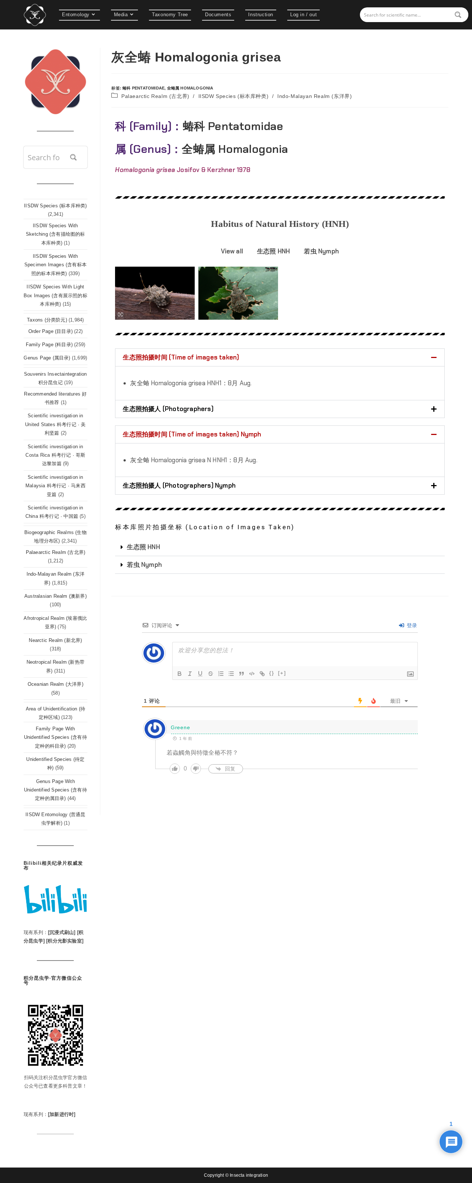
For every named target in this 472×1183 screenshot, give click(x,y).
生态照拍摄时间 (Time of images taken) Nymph (192, 434)
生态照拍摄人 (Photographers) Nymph (179, 485)
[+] (282, 673)
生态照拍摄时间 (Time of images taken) (181, 357)
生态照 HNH (143, 547)
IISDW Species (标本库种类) (233, 96)
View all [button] (232, 251)
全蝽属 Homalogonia (190, 88)
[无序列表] (231, 673)
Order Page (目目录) (50, 331)
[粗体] (179, 673)
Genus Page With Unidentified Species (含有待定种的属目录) (55, 790)
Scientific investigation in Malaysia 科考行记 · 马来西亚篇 (55, 485)
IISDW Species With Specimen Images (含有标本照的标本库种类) (55, 264)
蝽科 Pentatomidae (143, 88)
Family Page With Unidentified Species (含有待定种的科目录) (55, 737)
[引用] (241, 673)
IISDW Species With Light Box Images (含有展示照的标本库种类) (55, 295)
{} (271, 673)
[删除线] (210, 673)
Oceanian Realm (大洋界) (55, 684)
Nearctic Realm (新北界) (55, 640)
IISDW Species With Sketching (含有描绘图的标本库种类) (55, 234)
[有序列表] (221, 673)
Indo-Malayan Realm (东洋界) (314, 96)
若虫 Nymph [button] (321, 251)
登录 (411, 625)
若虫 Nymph (144, 565)
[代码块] (252, 673)
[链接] (262, 673)
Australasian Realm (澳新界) (55, 596)
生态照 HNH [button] (273, 251)
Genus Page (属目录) (47, 358)
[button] (279, 357)
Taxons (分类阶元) (47, 320)
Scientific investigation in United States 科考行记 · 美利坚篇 (55, 424)
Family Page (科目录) (49, 344)
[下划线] (200, 673)
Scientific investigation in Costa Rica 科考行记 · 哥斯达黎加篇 (55, 455)
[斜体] (190, 673)
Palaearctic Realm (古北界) (155, 96)
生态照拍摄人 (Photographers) (168, 409)
